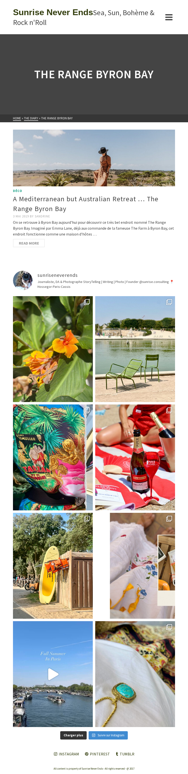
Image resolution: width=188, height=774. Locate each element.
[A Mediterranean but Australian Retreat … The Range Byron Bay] (94, 158)
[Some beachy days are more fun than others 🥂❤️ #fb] (135, 457)
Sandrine (42, 216)
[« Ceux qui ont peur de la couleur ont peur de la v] (53, 457)
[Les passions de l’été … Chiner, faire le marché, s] (135, 566)
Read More (29, 243)
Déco (17, 191)
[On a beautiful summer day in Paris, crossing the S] (53, 674)
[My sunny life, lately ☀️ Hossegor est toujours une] (53, 566)
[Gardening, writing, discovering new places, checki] (53, 349)
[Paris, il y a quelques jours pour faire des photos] (135, 349)
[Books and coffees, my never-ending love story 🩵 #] (135, 674)
